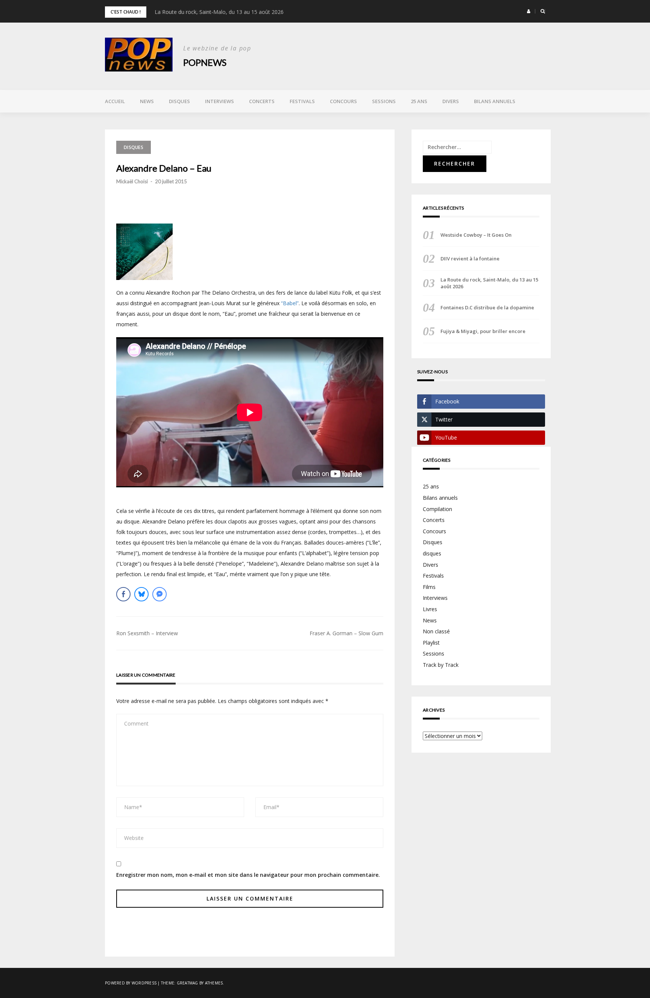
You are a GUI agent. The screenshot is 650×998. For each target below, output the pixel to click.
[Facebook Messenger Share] (159, 594)
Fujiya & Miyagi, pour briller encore (482, 331)
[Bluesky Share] (141, 594)
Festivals (302, 101)
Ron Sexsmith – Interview (147, 633)
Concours (343, 101)
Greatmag (187, 983)
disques (432, 553)
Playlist (431, 642)
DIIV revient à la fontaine (470, 258)
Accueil (115, 101)
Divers (450, 101)
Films (429, 586)
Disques (179, 101)
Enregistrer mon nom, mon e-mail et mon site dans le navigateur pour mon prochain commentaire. (248, 874)
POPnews (204, 62)
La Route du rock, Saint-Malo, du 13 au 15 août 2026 (219, 11)
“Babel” (290, 303)
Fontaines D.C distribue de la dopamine (487, 307)
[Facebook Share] (123, 594)
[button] (528, 11)
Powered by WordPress (130, 983)
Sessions (384, 101)
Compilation (437, 509)
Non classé (436, 631)
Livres (430, 609)
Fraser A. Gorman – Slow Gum (346, 633)
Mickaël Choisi (132, 181)
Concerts (262, 101)
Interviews (219, 101)
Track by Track (441, 664)
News (147, 101)
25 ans (419, 101)
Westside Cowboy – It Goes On (476, 234)
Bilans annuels (494, 101)
